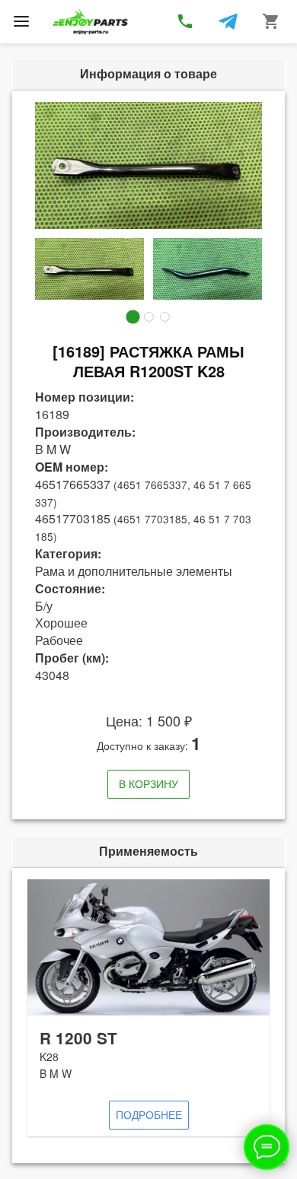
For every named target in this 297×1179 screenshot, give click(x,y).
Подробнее (149, 1114)
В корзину (148, 783)
